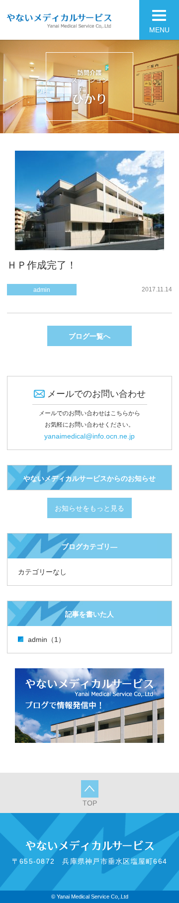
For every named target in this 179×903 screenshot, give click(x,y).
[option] (89, 86)
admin (41, 289)
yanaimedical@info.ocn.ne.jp (89, 436)
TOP (90, 803)
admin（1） (46, 639)
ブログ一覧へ (89, 336)
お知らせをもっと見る (89, 508)
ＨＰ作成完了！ (42, 265)
